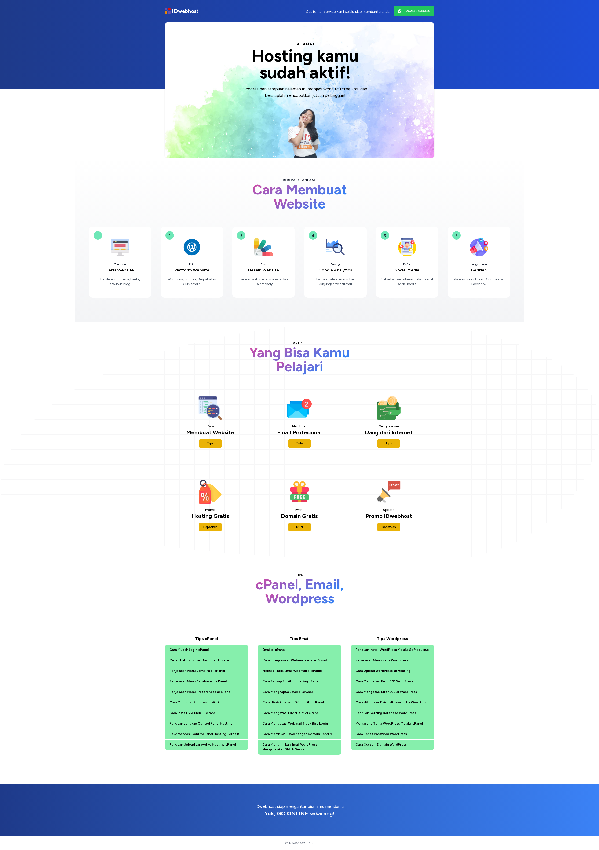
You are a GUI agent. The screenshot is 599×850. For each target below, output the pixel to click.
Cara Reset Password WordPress (381, 734)
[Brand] (181, 11)
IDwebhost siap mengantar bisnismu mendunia (299, 810)
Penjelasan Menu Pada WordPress (381, 660)
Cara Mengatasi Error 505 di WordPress (386, 692)
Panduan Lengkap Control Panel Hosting (201, 723)
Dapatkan (210, 527)
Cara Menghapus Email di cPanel (287, 692)
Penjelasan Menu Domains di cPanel (197, 671)
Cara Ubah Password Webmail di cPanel (293, 702)
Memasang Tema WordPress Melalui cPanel (389, 723)
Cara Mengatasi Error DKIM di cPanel (290, 713)
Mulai (299, 443)
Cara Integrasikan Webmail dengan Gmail (294, 660)
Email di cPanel (273, 650)
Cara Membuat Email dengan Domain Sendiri (297, 734)
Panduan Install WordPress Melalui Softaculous (392, 650)
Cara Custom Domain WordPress (381, 745)
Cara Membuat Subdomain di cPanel (197, 702)
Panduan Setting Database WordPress (385, 713)
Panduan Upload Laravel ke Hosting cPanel (202, 745)
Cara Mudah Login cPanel (189, 650)
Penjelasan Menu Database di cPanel (198, 681)
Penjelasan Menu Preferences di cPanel (200, 692)
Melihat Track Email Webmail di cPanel (292, 671)
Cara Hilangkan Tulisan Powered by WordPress (391, 702)
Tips (210, 443)
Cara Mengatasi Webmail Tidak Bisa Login (295, 723)
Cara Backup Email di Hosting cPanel (290, 681)
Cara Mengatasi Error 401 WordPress (384, 681)
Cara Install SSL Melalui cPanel (192, 713)
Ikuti (299, 527)
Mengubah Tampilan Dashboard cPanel (199, 660)
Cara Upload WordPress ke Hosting (382, 671)
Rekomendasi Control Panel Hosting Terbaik (204, 734)
